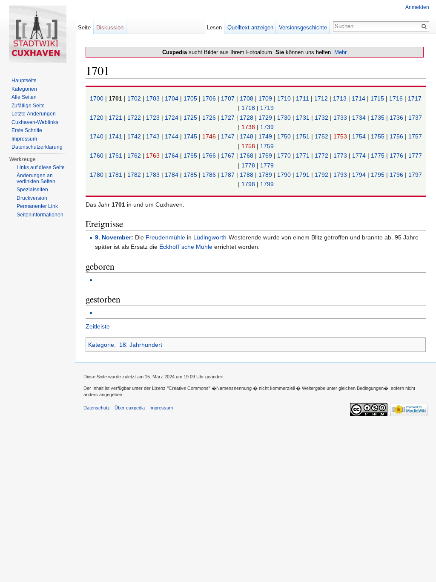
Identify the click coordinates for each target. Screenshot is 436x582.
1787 (228, 174)
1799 (267, 184)
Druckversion (32, 198)
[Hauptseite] (37, 34)
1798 (249, 184)
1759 (267, 146)
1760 (97, 155)
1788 (247, 174)
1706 (210, 98)
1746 (210, 136)
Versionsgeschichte (303, 27)
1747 (228, 136)
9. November (113, 237)
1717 (415, 98)
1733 (341, 117)
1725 (191, 117)
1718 (249, 107)
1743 (153, 136)
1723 (153, 117)
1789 (266, 174)
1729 (266, 117)
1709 (266, 98)
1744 (172, 136)
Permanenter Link (37, 206)
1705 (191, 98)
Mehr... (342, 52)
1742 (135, 136)
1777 (415, 155)
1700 (97, 98)
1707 (228, 98)
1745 (191, 136)
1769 (266, 155)
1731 (303, 117)
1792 (322, 174)
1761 (116, 155)
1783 (153, 174)
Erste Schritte (26, 130)
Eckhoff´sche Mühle (185, 246)
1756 (397, 136)
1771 (303, 155)
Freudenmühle (165, 237)
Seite (84, 27)
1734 (359, 117)
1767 (228, 155)
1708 (247, 98)
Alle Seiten (24, 97)
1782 (135, 174)
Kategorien (24, 89)
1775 (378, 155)
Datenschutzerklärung (37, 147)
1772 (322, 155)
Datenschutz (96, 407)
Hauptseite (24, 81)
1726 (210, 117)
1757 (415, 136)
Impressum (24, 139)
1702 (135, 98)
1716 (396, 98)
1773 (341, 155)
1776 (397, 155)
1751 (303, 136)
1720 (97, 117)
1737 (415, 117)
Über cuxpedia (130, 407)
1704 (172, 98)
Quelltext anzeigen (250, 27)
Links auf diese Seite (41, 167)
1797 (415, 174)
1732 (322, 117)
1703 (153, 98)
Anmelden (417, 7)
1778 (249, 165)
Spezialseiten (32, 190)
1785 (191, 174)
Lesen (214, 27)
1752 (322, 136)
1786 (210, 174)
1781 (116, 174)
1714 (359, 98)
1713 (340, 98)
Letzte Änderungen (33, 114)
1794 (359, 174)
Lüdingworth (210, 237)
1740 (97, 136)
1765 (191, 155)
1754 (359, 136)
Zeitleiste (98, 326)
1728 (247, 117)
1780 (97, 174)
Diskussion (109, 27)
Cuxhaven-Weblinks (34, 122)
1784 (172, 174)
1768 (247, 155)
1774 (359, 155)
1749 (266, 136)
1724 (172, 117)
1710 (285, 98)
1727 (228, 117)
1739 (267, 127)
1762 (135, 155)
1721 (116, 117)
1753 (341, 136)
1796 (397, 174)
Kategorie (101, 344)
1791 (303, 174)
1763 (153, 155)
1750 (285, 136)
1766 (210, 155)
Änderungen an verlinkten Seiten (36, 178)
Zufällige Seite (28, 106)
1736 (397, 117)
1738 (249, 127)
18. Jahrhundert (140, 344)
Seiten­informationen (40, 215)
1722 (135, 117)
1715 (378, 98)
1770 (285, 155)
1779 (267, 165)
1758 (249, 146)
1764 (172, 155)
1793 (341, 174)
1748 (247, 136)
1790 (285, 174)
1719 (267, 107)
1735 (378, 117)
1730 (285, 117)
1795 (378, 174)
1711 (303, 98)
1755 (378, 136)
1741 (116, 136)
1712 (322, 98)
